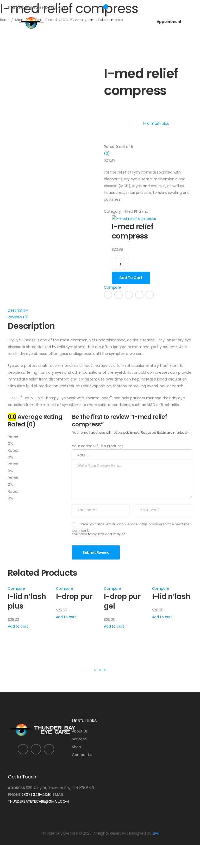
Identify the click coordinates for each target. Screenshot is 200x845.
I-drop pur (74, 596)
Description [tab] (18, 310)
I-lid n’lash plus (27, 601)
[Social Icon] (108, 295)
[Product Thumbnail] (52, 108)
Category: (113, 211)
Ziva (155, 833)
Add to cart (18, 626)
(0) (107, 153)
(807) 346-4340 (37, 794)
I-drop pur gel (122, 601)
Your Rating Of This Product (97, 446)
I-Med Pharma (135, 211)
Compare (112, 287)
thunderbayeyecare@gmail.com (38, 801)
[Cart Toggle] (105, 5)
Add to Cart (130, 277)
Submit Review (96, 552)
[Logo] (50, 23)
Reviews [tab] (18, 317)
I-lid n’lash (171, 596)
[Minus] (113, 264)
